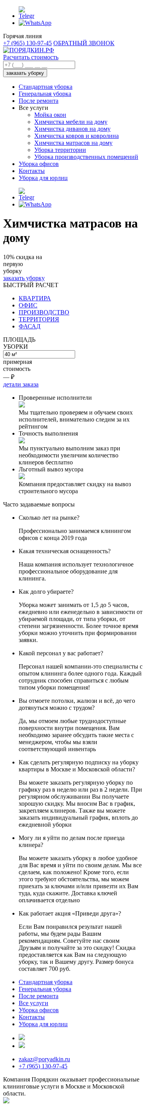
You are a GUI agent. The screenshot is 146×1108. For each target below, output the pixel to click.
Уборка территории (60, 149)
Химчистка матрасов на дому (73, 142)
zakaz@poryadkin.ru (44, 1059)
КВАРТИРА (35, 298)
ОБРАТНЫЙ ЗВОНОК (83, 43)
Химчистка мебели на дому (70, 121)
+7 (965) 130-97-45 (27, 43)
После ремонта (38, 100)
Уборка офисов (39, 164)
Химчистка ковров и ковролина (76, 135)
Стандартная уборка (45, 86)
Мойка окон (50, 114)
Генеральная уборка (45, 93)
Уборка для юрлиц (43, 178)
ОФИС (28, 305)
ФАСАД (29, 326)
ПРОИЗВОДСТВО (44, 312)
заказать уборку (25, 73)
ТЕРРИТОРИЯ (39, 319)
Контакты (32, 171)
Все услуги (33, 1003)
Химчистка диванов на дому (72, 128)
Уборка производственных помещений (86, 156)
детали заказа (21, 384)
